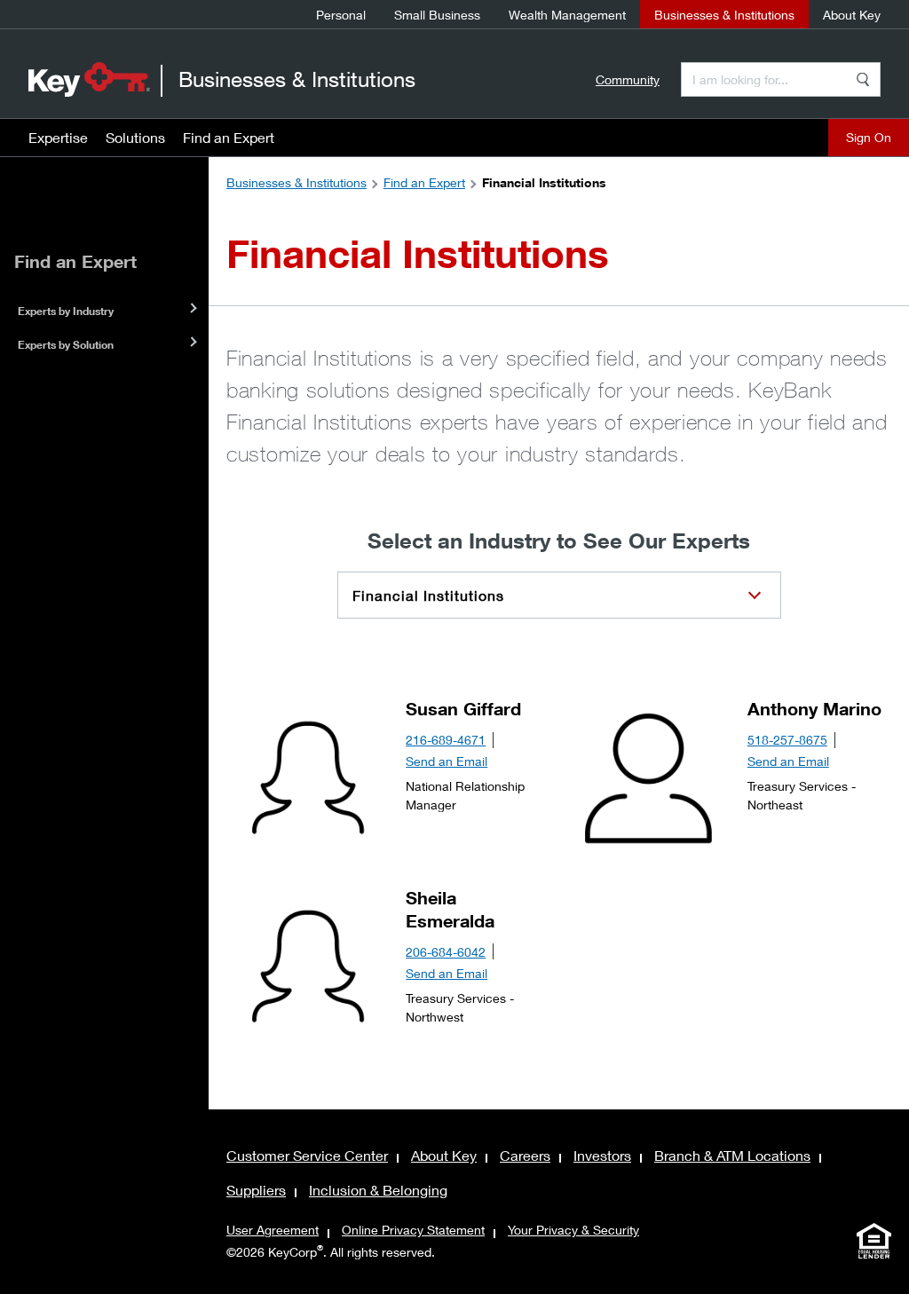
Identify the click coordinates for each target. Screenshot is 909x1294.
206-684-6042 (446, 951)
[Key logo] (89, 79)
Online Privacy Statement (413, 1229)
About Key (852, 14)
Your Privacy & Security (573, 1229)
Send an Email (446, 761)
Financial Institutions (428, 595)
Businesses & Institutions (724, 14)
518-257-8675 (787, 739)
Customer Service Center (307, 1155)
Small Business (437, 14)
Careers (525, 1155)
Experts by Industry (66, 311)
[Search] (863, 79)
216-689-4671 (446, 739)
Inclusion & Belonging (378, 1189)
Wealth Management (567, 14)
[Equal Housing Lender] (873, 1240)
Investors (602, 1155)
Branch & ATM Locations (732, 1155)
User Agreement (272, 1229)
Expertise (58, 137)
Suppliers (256, 1189)
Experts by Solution (66, 344)
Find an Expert (228, 137)
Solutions (135, 137)
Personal (341, 14)
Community (628, 79)
